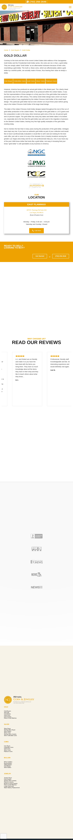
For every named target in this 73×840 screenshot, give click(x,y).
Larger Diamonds (9, 786)
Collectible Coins (20, 81)
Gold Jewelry (7, 716)
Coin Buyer (8, 81)
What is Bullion (8, 762)
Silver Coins (40, 81)
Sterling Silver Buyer (9, 730)
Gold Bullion (7, 714)
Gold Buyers (7, 711)
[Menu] (70, 7)
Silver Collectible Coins (10, 735)
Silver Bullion (7, 731)
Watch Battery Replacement (12, 787)
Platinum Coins (51, 81)
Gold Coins (31, 81)
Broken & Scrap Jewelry (10, 783)
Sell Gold (6, 712)
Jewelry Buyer (8, 777)
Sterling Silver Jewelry (10, 734)
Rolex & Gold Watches (10, 718)
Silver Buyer (7, 728)
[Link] (12, 7)
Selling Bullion (8, 764)
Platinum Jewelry (9, 782)
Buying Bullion (8, 763)
